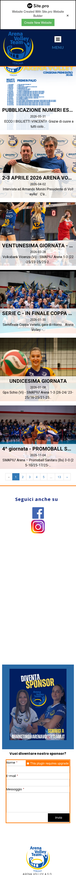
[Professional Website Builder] (38, 6)
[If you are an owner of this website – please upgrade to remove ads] (67, 15)
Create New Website (38, 22)
